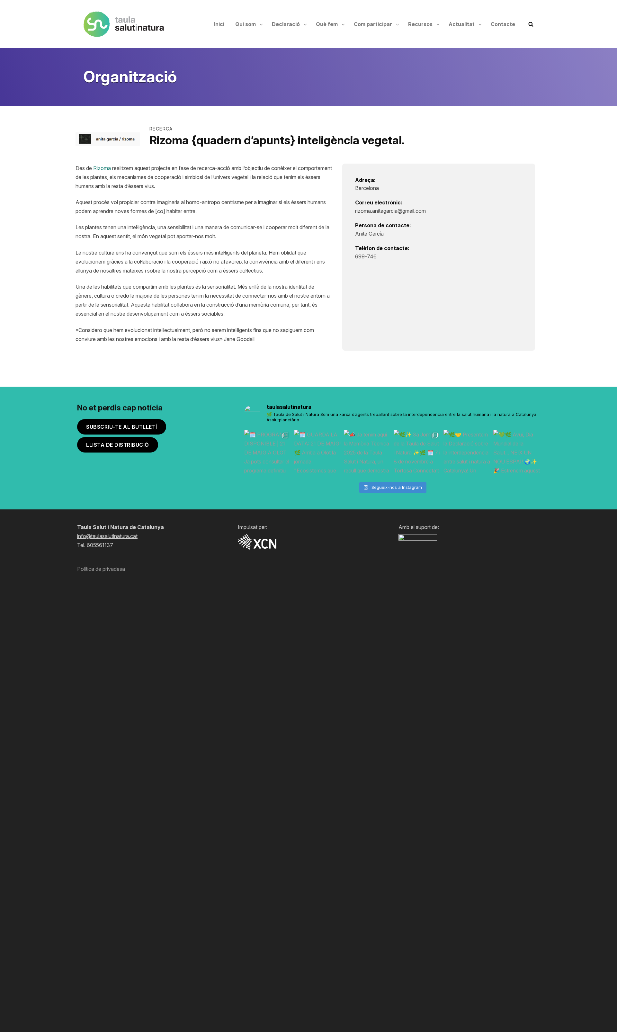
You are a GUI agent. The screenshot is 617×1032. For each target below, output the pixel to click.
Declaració (286, 24)
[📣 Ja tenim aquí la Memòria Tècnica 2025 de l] (367, 453)
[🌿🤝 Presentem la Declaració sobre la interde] (466, 453)
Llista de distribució (117, 445)
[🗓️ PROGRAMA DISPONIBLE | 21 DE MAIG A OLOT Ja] (267, 453)
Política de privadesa (101, 569)
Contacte (503, 24)
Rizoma (102, 168)
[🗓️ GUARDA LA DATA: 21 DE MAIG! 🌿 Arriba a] (317, 453)
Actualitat (462, 24)
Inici (219, 24)
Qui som (245, 24)
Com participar (373, 24)
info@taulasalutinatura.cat (107, 536)
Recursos (420, 24)
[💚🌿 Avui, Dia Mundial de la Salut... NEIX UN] (516, 453)
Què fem (327, 24)
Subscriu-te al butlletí (121, 427)
